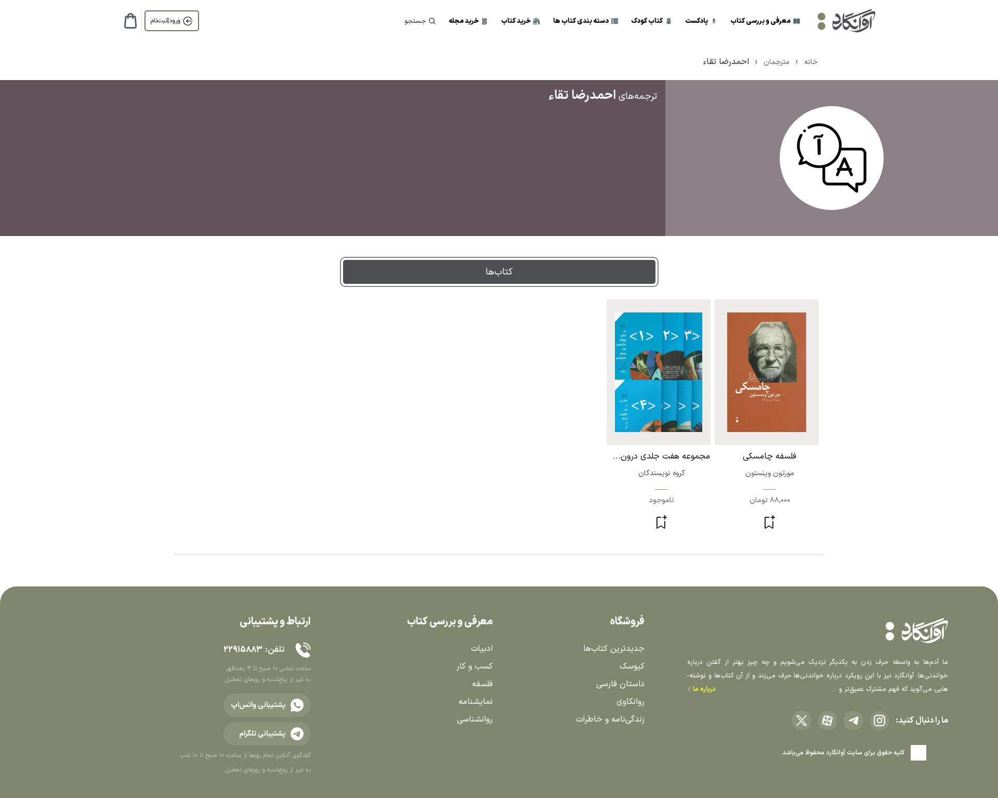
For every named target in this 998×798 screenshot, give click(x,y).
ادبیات (482, 649)
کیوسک (632, 666)
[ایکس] (801, 720)
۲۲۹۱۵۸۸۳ (243, 650)
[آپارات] (827, 720)
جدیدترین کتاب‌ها (614, 649)
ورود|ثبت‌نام (165, 20)
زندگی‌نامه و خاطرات (610, 719)
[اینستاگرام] (879, 720)
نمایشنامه (475, 702)
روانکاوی (630, 702)
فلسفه (482, 684)
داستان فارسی (620, 684)
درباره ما (703, 689)
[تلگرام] (853, 720)
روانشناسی (475, 719)
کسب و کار (474, 666)
